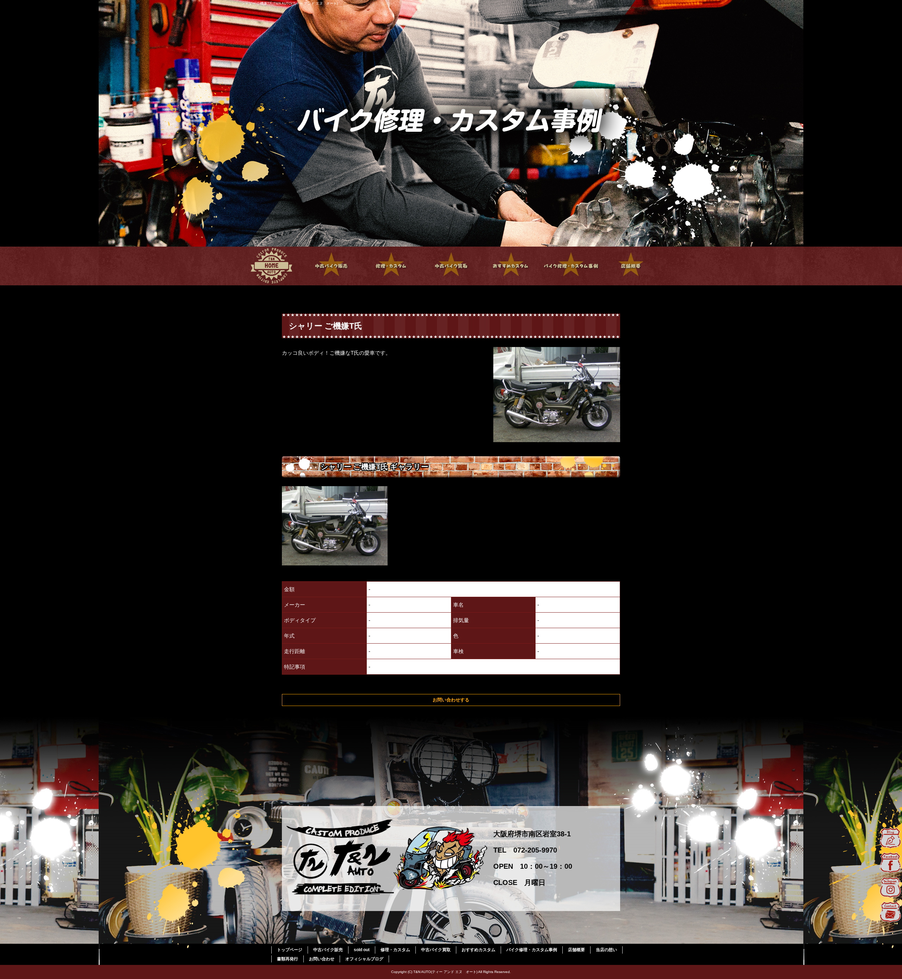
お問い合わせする (451, 699)
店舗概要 (631, 266)
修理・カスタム (391, 266)
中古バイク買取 (451, 266)
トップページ (271, 266)
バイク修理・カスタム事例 (571, 266)
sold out (362, 949)
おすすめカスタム (511, 266)
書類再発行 (287, 958)
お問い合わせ (321, 958)
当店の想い (606, 949)
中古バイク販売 (331, 266)
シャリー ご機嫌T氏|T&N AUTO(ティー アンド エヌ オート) (289, 3)
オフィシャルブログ (364, 958)
